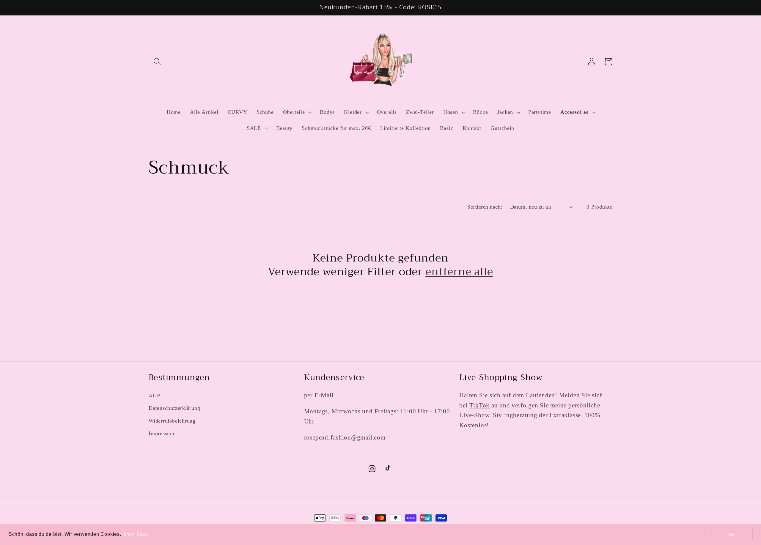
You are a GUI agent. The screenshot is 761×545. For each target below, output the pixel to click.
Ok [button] (732, 534)
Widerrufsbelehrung (172, 421)
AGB (155, 395)
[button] (157, 61)
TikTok (479, 405)
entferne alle (459, 271)
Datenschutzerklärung (174, 408)
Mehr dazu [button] (136, 534)
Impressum (161, 433)
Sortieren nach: (484, 207)
